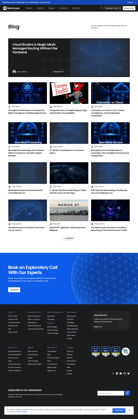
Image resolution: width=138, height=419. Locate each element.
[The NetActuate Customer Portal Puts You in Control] (27, 215)
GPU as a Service (34, 319)
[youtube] (120, 373)
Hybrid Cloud (12, 332)
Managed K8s (13, 326)
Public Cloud (12, 316)
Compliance (71, 364)
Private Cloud (12, 319)
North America (33, 351)
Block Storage (52, 327)
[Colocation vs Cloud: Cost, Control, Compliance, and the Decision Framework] (110, 99)
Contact (69, 374)
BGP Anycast (71, 316)
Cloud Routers (72, 332)
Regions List (51, 370)
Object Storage (52, 330)
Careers (69, 370)
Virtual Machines (14, 322)
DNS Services (13, 358)
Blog (48, 354)
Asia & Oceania (33, 361)
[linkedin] (117, 373)
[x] (113, 373)
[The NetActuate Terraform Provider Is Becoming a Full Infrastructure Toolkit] (110, 215)
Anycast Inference (34, 316)
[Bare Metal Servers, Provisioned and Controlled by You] (27, 178)
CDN (9, 361)
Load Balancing (72, 326)
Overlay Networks (14, 364)
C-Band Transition (14, 370)
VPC (9, 329)
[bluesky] (128, 373)
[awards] (111, 351)
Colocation (51, 319)
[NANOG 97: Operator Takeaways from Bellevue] (69, 215)
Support (69, 358)
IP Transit (70, 319)
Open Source (71, 361)
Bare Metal (51, 316)
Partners (70, 354)
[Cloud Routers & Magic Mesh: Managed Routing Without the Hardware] (69, 57)
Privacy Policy (22, 411)
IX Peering (70, 322)
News (49, 361)
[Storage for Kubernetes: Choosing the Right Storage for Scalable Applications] (27, 99)
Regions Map (51, 367)
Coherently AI (32, 322)
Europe (30, 358)
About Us (70, 351)
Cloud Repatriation (14, 354)
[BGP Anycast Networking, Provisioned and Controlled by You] (110, 178)
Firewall (69, 338)
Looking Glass (52, 364)
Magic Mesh (71, 335)
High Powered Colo (34, 326)
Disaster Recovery (14, 351)
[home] (11, 8)
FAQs (69, 367)
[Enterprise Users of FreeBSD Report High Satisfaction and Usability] (69, 99)
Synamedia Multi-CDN (35, 329)
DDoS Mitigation (72, 329)
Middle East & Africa (35, 364)
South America (33, 354)
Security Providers (14, 367)
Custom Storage (52, 333)
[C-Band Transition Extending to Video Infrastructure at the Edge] (69, 178)
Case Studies (52, 351)
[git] (124, 373)
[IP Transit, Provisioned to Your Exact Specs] (69, 139)
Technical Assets (53, 358)
